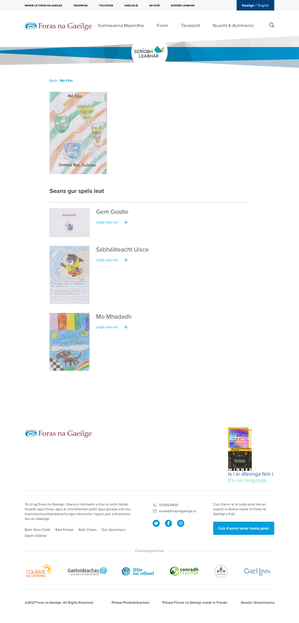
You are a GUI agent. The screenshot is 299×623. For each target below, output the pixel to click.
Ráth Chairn (88, 530)
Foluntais (106, 5)
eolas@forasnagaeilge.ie (177, 511)
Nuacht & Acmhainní (233, 25)
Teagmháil (80, 5)
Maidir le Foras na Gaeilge (43, 5)
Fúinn (162, 25)
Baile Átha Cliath (37, 530)
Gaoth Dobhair (36, 536)
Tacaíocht (190, 25)
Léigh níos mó (107, 222)
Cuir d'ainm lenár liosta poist (243, 528)
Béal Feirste (64, 530)
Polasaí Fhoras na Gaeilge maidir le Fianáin (195, 602)
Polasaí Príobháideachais (130, 602)
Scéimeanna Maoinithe (121, 25)
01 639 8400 (168, 505)
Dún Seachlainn (114, 530)
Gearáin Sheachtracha (257, 602)
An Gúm (154, 5)
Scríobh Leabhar (183, 5)
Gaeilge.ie (131, 5)
